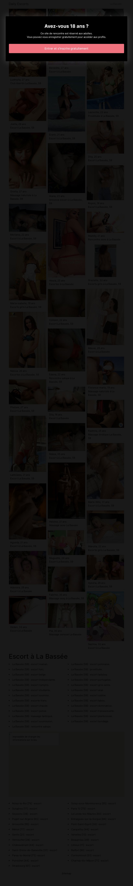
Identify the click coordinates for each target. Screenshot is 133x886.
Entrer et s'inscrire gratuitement (66, 48)
